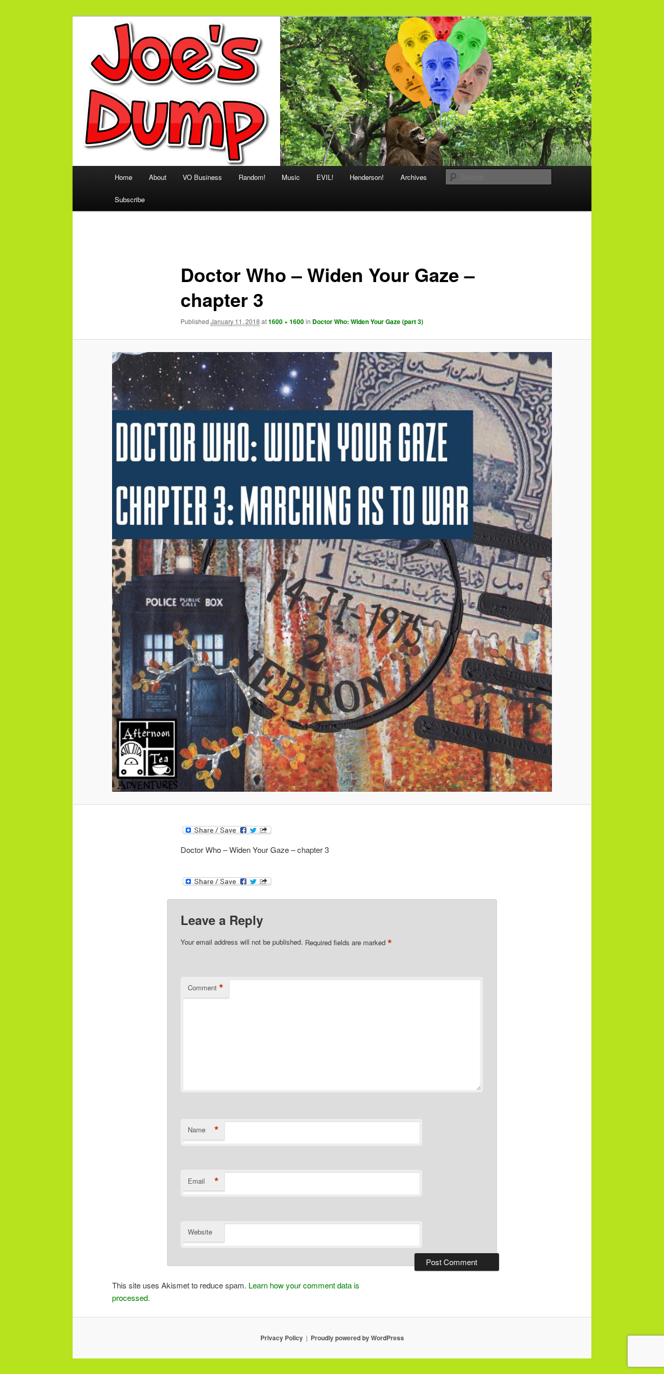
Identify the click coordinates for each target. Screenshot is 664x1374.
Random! (252, 177)
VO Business (202, 177)
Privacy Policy (281, 1337)
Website (200, 1232)
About (158, 177)
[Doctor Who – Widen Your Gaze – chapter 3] (332, 572)
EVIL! (325, 177)
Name (203, 1129)
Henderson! (367, 177)
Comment (206, 987)
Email (203, 1181)
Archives (413, 177)
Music (291, 177)
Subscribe (130, 199)
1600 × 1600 (286, 321)
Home (123, 177)
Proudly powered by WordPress (357, 1337)
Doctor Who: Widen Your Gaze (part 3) (367, 321)
